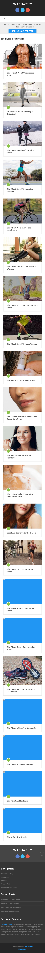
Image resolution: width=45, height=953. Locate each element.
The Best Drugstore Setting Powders (19, 456)
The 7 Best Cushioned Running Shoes (20, 151)
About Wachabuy (7, 874)
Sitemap (4, 880)
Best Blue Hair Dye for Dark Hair (21, 533)
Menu (5, 19)
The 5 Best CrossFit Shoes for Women (20, 190)
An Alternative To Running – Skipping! (20, 112)
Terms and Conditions (9, 887)
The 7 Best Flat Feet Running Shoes (20, 570)
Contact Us (5, 877)
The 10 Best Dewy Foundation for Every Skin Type (22, 417)
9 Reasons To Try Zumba (10, 903)
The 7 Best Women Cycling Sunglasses (19, 229)
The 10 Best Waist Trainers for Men (20, 74)
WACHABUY (22, 4)
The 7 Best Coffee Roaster (10, 899)
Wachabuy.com (6, 924)
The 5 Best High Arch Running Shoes (20, 609)
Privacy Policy (6, 884)
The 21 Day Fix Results (17, 837)
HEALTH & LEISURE (12, 39)
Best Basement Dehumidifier (11, 907)
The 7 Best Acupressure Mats (20, 764)
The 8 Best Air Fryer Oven (10, 912)
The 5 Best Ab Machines (17, 801)
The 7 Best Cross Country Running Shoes (22, 306)
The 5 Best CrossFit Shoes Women (22, 344)
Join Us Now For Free (22, 31)
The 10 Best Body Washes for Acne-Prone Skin (20, 495)
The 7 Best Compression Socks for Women (22, 267)
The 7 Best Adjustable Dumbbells (21, 728)
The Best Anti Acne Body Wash (21, 380)
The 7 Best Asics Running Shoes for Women (21, 690)
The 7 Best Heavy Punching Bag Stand (21, 648)
